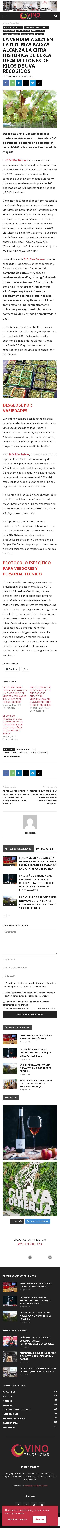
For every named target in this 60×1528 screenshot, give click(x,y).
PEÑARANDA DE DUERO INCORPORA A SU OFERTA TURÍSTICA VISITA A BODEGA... (38, 1356)
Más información (17, 1519)
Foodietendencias (11, 34)
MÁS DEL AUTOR (44, 848)
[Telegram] (33, 83)
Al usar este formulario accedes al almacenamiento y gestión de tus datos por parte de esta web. (30, 994)
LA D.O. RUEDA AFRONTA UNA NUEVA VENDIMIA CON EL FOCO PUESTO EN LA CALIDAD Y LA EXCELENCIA (38, 903)
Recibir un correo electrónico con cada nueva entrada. (30, 1008)
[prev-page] (5, 915)
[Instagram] (26, 1505)
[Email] (26, 83)
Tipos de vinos (23, 31)
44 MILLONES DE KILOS (25, 749)
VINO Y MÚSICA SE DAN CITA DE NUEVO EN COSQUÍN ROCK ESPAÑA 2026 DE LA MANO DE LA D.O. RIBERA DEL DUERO (37, 863)
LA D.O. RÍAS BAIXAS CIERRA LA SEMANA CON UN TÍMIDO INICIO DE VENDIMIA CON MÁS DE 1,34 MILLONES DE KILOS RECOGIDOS (15, 694)
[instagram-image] (10, 1257)
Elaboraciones (37, 31)
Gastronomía (27, 34)
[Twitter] (34, 1505)
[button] (5, 16)
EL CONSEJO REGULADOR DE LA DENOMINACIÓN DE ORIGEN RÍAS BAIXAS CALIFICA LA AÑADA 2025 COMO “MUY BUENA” (13, 724)
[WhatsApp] (12, 83)
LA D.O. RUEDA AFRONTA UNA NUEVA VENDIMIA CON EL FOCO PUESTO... (36, 1068)
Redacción (10, 76)
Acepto (39, 1519)
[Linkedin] (19, 83)
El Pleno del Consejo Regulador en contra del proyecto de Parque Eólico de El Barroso (16, 797)
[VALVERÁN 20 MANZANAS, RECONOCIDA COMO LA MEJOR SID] (30, 1132)
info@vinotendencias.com (36, 1485)
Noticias (39, 34)
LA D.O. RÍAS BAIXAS (12, 756)
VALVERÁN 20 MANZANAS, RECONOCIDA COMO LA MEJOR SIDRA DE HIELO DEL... (35, 1052)
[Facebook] (6, 83)
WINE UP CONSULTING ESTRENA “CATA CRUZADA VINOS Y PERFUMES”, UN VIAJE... (36, 1083)
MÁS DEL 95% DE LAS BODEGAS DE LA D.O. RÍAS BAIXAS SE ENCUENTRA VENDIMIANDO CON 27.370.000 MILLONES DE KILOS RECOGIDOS (41, 696)
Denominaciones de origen (36, 28)
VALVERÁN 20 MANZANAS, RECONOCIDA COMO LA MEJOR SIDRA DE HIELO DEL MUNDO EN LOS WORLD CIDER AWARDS (36, 883)
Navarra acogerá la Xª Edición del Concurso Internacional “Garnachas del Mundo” (43, 797)
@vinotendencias (30, 1243)
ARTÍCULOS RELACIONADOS (19, 848)
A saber (19, 28)
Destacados (9, 31)
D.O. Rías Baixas (16, 160)
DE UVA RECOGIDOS (38, 753)
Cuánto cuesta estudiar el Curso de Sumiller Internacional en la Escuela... (37, 1340)
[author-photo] (30, 828)
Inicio (5, 23)
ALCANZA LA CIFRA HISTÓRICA (16, 753)
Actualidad (14, 23)
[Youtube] (42, 1505)
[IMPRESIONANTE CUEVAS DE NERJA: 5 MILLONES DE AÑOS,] (30, 1189)
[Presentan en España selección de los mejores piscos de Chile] (10, 1372)
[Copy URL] (39, 83)
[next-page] (9, 915)
